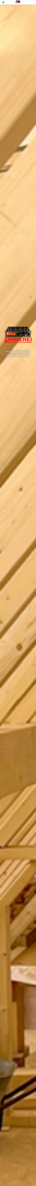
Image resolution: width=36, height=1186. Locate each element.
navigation (3, 2)
